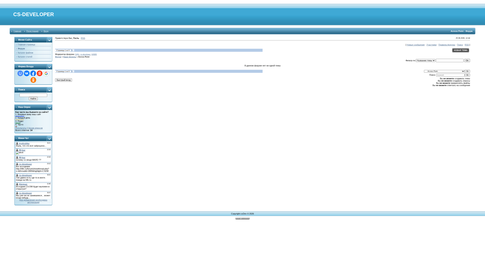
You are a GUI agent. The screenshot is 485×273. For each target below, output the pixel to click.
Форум (58, 57)
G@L (77, 54)
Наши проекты (69, 57)
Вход (46, 31)
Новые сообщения (416, 45)
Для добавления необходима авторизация (33, 201)
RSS (83, 38)
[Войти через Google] (46, 73)
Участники (431, 45)
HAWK (94, 54)
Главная (17, 31)
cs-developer (85, 54)
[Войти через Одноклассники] (33, 80)
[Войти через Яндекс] (39, 73)
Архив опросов (35, 128)
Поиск (460, 45)
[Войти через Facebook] (33, 73)
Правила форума (446, 45)
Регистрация (32, 31)
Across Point (83, 57)
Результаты (21, 128)
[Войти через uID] (20, 73)
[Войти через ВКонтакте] (27, 73)
